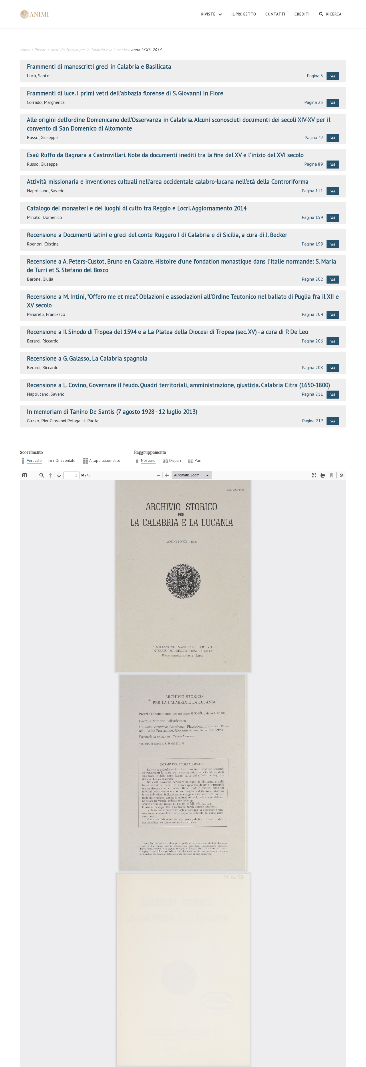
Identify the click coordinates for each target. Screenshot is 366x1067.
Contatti (275, 14)
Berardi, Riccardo (43, 341)
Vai (333, 76)
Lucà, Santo (38, 75)
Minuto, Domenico (44, 217)
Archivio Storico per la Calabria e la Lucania (88, 49)
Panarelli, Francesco (46, 314)
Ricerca (333, 14)
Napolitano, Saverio (46, 190)
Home (25, 49)
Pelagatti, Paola (82, 420)
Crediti (302, 14)
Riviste (209, 14)
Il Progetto (244, 14)
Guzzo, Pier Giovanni (46, 420)
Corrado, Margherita (46, 102)
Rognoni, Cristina (43, 244)
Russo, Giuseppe (42, 137)
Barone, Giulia (40, 279)
